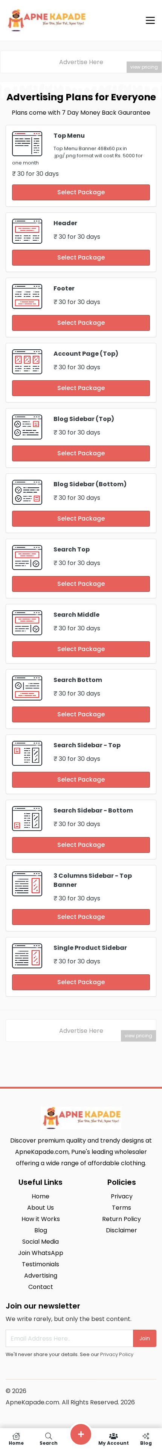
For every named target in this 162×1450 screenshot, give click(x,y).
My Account (113, 1442)
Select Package (81, 192)
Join (144, 1338)
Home (16, 1442)
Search (49, 1442)
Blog (146, 1442)
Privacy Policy (116, 1354)
